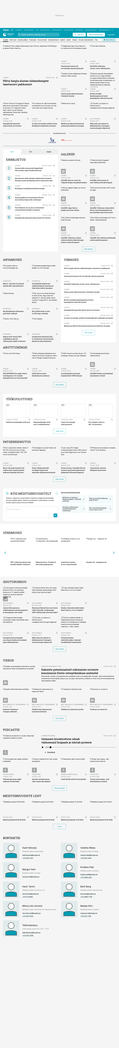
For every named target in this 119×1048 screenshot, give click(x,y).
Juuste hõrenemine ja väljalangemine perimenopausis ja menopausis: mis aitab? (15, 610)
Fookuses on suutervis (98, 709)
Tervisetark (36, 774)
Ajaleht (62, 40)
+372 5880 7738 (86, 897)
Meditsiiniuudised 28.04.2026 (101, 820)
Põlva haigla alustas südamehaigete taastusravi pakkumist (26, 82)
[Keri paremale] (114, 553)
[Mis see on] (56, 493)
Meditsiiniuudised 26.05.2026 (43, 820)
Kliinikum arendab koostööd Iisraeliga (30, 188)
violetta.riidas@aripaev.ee (89, 855)
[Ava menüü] (12, 30)
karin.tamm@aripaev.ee (30, 894)
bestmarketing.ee (29, 30)
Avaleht (5, 40)
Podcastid (32, 40)
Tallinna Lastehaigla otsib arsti (18, 422)
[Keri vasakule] (5, 553)
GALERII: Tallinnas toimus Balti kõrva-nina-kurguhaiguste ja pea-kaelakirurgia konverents (102, 210)
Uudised (6, 77)
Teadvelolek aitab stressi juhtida (73, 779)
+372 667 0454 (85, 858)
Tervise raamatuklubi (85, 40)
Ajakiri (68, 40)
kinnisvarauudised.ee (91, 30)
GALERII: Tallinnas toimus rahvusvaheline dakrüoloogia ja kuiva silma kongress (72, 240)
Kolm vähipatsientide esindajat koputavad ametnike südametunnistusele (43, 470)
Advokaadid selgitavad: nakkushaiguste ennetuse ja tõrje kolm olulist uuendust (42, 286)
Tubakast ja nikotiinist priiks (72, 709)
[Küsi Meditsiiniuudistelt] (55, 515)
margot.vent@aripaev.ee (30, 877)
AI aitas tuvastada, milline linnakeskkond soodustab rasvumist (88, 318)
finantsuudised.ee (57, 30)
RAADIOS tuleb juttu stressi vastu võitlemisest (82, 284)
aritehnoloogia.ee (68, 30)
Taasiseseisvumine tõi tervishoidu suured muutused (84, 276)
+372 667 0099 (27, 935)
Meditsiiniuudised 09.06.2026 (14, 820)
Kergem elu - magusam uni (96, 562)
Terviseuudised (8, 774)
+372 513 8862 (27, 897)
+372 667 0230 (27, 916)
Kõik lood (13, 40)
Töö (96, 40)
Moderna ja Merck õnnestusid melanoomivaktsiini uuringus (87, 326)
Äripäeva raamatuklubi (69, 774)
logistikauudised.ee (104, 30)
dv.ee (37, 30)
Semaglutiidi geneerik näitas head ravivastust (33, 218)
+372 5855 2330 (86, 877)
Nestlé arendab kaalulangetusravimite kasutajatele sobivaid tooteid (101, 96)
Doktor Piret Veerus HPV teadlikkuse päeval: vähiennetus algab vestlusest (14, 339)
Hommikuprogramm (48, 735)
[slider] (50, 747)
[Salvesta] (57, 78)
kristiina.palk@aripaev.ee (89, 874)
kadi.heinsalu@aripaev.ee (31, 855)
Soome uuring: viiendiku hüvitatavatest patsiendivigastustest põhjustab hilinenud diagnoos (73, 470)
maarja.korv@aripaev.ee (88, 913)
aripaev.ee (19, 30)
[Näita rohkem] (112, 30)
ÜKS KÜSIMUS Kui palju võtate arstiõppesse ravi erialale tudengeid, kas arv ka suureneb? (15, 375)
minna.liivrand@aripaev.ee (31, 913)
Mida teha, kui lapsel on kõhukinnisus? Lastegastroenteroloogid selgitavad (100, 126)
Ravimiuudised (23, 40)
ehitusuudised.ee (45, 30)
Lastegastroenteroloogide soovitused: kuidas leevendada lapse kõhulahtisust (15, 640)
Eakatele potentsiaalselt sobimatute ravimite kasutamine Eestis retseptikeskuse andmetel (69, 671)
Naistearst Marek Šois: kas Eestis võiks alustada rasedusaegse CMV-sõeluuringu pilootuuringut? (45, 610)
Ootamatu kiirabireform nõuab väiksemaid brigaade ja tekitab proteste (66, 740)
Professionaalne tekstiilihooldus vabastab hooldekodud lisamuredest (71, 640)
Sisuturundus (95, 119)
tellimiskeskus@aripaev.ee (31, 932)
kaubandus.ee (79, 30)
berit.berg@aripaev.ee (88, 894)
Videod (74, 40)
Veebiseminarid (53, 40)
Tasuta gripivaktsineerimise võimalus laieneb (81, 292)
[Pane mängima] (42, 747)
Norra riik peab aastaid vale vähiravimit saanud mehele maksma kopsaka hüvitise (13, 470)
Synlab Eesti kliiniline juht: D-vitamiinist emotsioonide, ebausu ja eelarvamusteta (43, 339)
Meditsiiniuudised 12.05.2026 (72, 820)
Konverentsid (42, 40)
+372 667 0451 (27, 858)
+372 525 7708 (85, 916)
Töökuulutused (12, 419)
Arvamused (7, 281)
